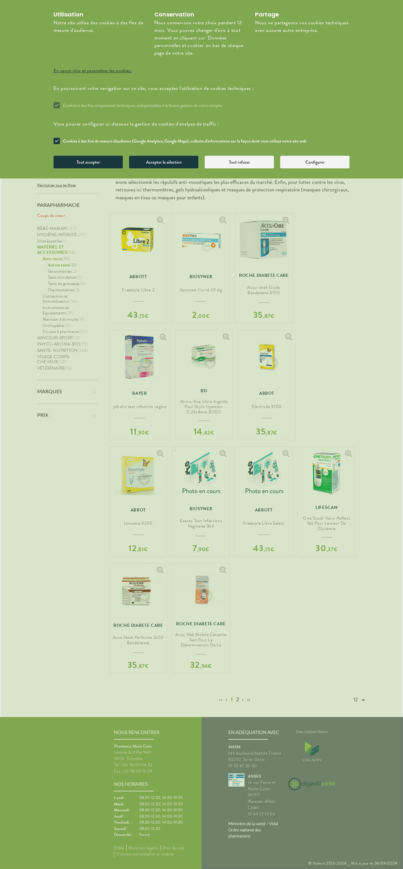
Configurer (315, 162)
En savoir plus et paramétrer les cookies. (93, 70)
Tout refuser (239, 162)
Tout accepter (88, 162)
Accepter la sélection (164, 162)
